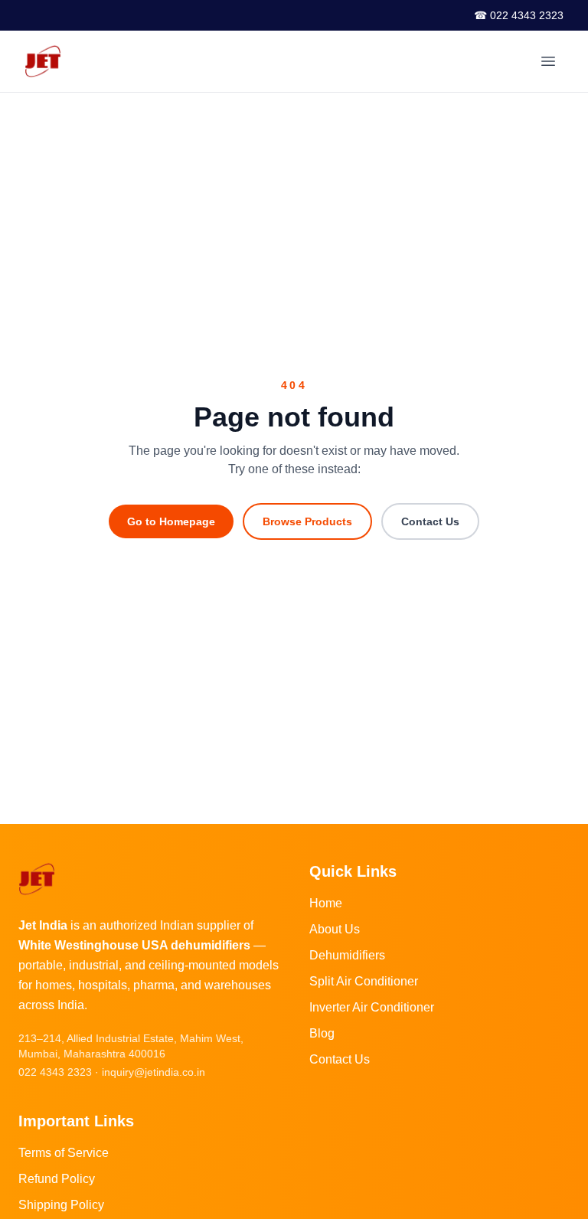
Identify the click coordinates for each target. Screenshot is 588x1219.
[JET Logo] (42, 61)
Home (325, 903)
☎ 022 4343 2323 (519, 15)
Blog (322, 1033)
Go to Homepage (171, 521)
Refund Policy (56, 1178)
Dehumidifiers (347, 955)
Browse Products (307, 521)
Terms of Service (63, 1152)
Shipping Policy (61, 1204)
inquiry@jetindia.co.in (153, 1072)
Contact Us (430, 521)
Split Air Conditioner (363, 981)
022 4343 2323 (55, 1072)
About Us (334, 929)
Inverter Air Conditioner (371, 1007)
